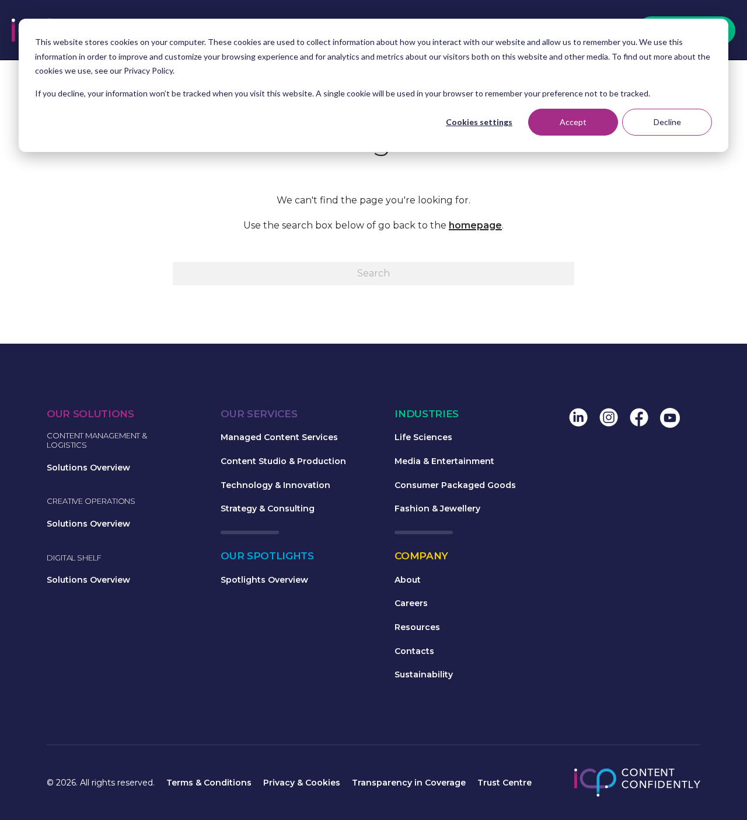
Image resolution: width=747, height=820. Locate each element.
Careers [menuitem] (411, 603)
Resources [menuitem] (417, 627)
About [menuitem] (408, 580)
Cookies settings (479, 122)
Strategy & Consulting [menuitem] (268, 508)
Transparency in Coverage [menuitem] (409, 782)
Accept (573, 122)
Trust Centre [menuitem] (504, 782)
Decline (667, 122)
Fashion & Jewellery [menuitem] (437, 508)
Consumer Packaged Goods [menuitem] (455, 485)
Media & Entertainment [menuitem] (444, 461)
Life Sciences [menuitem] (423, 437)
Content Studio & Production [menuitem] (283, 461)
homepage (475, 225)
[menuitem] (578, 419)
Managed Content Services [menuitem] (279, 437)
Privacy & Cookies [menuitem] (301, 782)
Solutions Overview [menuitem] (88, 467)
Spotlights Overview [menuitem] (264, 580)
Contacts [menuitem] (414, 651)
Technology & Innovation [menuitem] (275, 485)
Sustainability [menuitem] (424, 674)
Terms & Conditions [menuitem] (209, 782)
